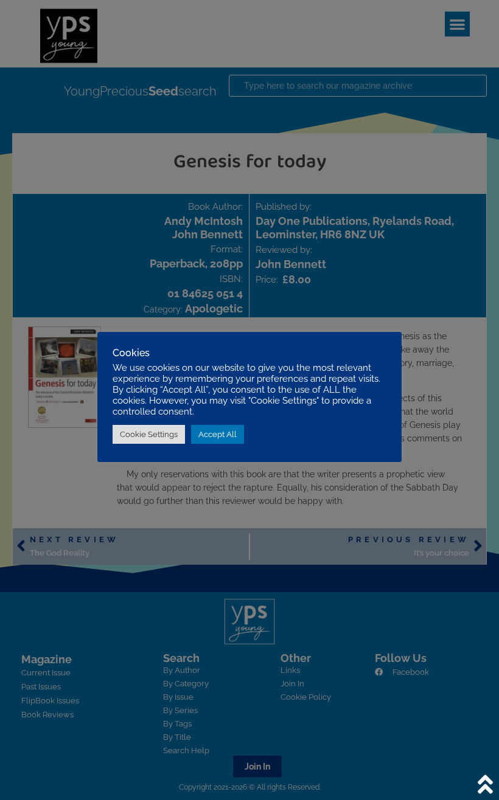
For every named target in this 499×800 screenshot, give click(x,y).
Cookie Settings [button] (149, 434)
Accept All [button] (217, 434)
